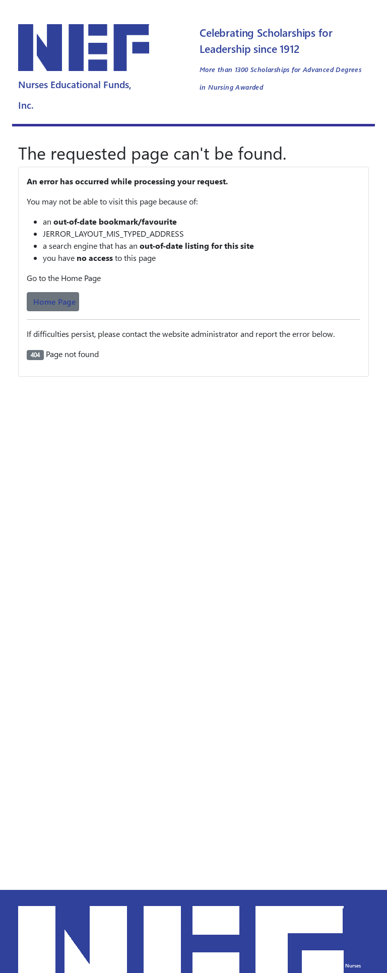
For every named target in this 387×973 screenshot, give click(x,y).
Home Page (54, 301)
